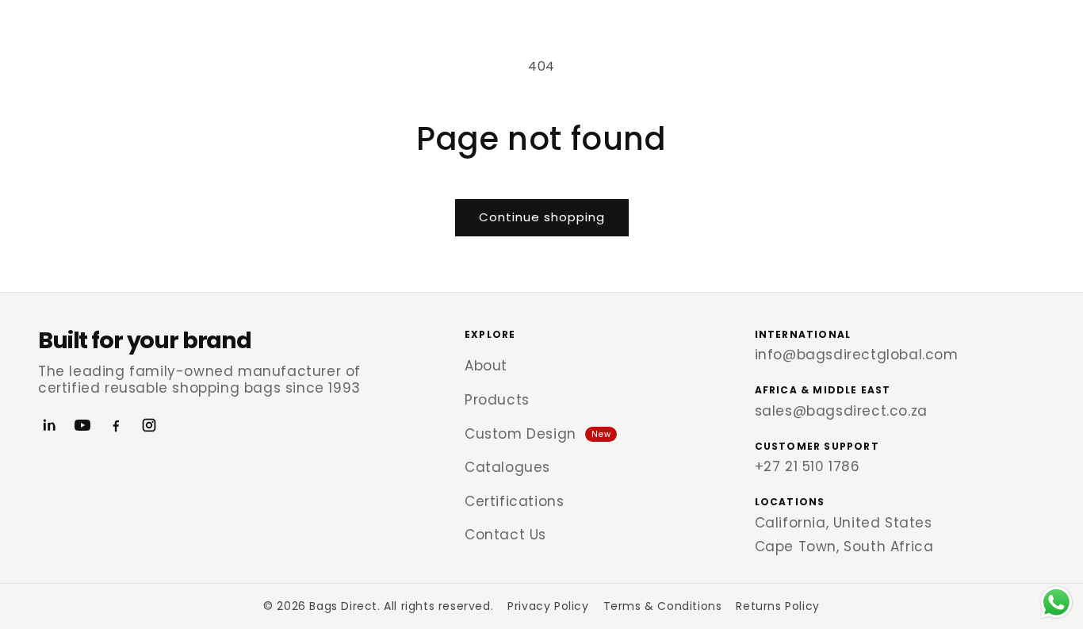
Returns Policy (777, 606)
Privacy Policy (547, 606)
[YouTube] (82, 425)
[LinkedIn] (49, 425)
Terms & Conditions (662, 606)
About (486, 365)
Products (497, 399)
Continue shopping (542, 217)
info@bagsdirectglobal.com (857, 354)
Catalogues (507, 467)
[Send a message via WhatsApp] (1056, 602)
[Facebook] (116, 425)
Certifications (514, 501)
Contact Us (505, 534)
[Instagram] (149, 425)
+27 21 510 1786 (807, 466)
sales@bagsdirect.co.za (841, 410)
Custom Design (537, 433)
